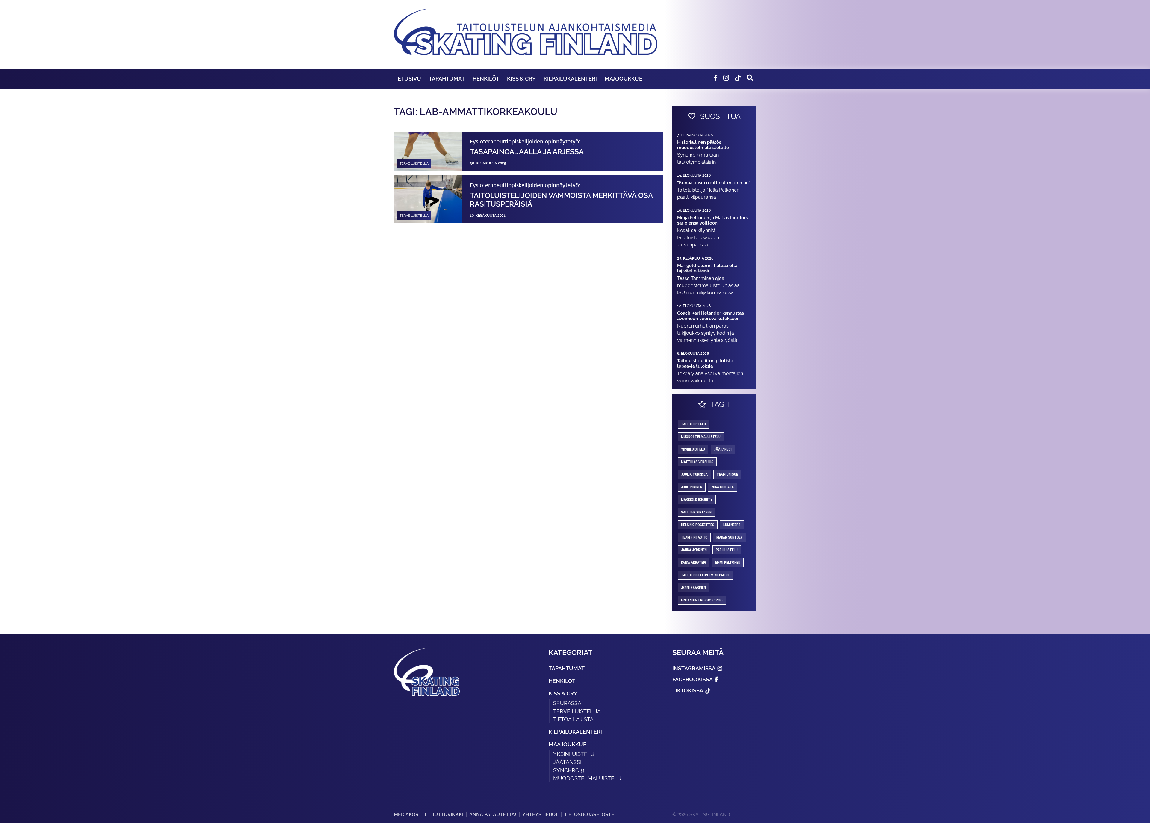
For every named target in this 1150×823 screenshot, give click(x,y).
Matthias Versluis (697, 462)
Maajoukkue (623, 78)
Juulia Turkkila (694, 474)
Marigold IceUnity (696, 500)
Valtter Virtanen (696, 512)
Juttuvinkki (447, 814)
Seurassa (567, 703)
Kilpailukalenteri (570, 78)
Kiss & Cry (521, 78)
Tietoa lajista (573, 719)
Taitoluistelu (693, 424)
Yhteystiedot (540, 814)
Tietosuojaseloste (589, 814)
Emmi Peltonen (727, 562)
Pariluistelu (727, 550)
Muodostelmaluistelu (701, 437)
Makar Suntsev (729, 537)
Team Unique (727, 474)
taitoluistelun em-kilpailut (705, 575)
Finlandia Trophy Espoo (702, 600)
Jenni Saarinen (693, 588)
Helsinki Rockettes (697, 525)
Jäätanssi (723, 449)
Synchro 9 (568, 770)
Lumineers (732, 525)
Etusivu (409, 78)
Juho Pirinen (691, 487)
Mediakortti (410, 814)
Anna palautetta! (492, 814)
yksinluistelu (693, 449)
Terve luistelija (577, 711)
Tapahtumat (447, 78)
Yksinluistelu (573, 754)
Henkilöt (486, 78)
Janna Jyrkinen (694, 550)
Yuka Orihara (722, 487)
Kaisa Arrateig (693, 562)
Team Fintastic (694, 537)
